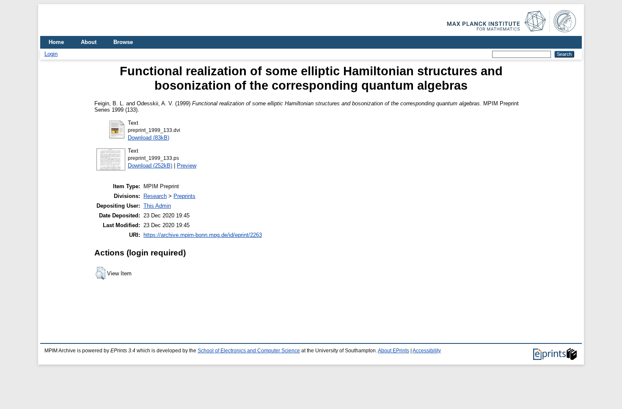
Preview (186, 165)
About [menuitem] (88, 42)
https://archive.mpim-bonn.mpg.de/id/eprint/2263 (202, 235)
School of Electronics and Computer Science (249, 350)
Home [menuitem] (56, 42)
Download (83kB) (148, 138)
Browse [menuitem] (123, 42)
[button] (100, 273)
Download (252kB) (150, 165)
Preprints (184, 196)
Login (51, 54)
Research (155, 196)
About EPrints (393, 350)
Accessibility (427, 350)
